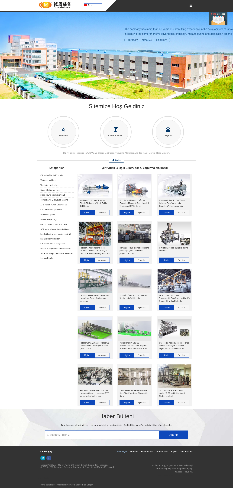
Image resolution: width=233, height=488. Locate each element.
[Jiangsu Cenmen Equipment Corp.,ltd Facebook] (48, 458)
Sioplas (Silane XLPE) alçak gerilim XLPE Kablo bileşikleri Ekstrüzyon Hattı (172, 393)
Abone (173, 434)
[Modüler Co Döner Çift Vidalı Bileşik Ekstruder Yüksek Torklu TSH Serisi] (95, 186)
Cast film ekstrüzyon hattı (51, 210)
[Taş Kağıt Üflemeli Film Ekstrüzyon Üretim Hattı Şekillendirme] (134, 281)
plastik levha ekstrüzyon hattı (52, 195)
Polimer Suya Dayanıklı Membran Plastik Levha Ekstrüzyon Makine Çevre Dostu (94, 346)
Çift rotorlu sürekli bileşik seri (52, 244)
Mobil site (44, 478)
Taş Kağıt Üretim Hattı (49, 185)
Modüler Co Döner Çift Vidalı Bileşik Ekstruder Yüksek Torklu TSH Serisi (93, 203)
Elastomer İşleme (47, 215)
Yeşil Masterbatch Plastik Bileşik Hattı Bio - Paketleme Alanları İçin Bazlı (134, 393)
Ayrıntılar (102, 212)
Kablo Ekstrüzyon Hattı (50, 190)
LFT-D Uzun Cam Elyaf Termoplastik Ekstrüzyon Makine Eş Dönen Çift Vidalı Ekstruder (174, 298)
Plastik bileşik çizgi (48, 219)
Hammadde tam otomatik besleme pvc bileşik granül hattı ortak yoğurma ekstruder (134, 251)
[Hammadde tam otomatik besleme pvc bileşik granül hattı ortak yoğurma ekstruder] (134, 234)
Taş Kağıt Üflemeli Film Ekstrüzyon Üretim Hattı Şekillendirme (134, 296)
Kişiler (87, 212)
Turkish (91, 5)
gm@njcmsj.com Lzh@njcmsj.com (175, 475)
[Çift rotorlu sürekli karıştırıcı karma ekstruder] (174, 234)
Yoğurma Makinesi (48, 180)
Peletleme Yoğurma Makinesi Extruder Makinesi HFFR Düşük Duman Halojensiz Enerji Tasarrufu (95, 251)
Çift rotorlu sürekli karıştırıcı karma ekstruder (173, 249)
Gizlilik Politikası (48, 465)
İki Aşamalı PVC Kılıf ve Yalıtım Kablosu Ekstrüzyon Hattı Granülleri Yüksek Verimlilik (172, 203)
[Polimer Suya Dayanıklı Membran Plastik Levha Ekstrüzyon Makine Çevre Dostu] (95, 329)
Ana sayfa (122, 451)
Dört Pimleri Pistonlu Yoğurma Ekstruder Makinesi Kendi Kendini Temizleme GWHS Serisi (134, 203)
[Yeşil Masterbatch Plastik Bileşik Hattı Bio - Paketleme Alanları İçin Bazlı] (134, 376)
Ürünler (134, 451)
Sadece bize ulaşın (83, 484)
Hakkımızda (147, 451)
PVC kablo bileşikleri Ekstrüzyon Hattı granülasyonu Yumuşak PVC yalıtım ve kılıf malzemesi (94, 393)
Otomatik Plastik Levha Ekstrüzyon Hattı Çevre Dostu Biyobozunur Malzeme (95, 298)
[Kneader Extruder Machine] (116, 55)
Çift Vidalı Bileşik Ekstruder (52, 175)
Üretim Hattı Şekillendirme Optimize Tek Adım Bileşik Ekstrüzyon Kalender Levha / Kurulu (56, 253)
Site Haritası (186, 451)
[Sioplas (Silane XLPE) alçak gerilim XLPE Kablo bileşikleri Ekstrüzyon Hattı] (174, 376)
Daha (118, 160)
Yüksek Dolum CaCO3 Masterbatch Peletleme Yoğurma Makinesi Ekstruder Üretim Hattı (134, 346)
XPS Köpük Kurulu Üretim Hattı (53, 205)
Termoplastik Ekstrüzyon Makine (54, 200)
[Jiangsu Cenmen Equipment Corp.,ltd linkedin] (42, 458)
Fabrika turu (162, 451)
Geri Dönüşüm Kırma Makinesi (53, 224)
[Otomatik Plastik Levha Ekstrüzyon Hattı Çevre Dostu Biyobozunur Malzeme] (95, 281)
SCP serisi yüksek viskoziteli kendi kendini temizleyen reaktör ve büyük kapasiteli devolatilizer (55, 234)
